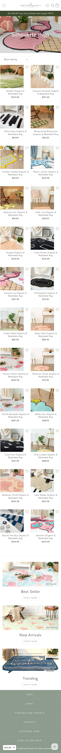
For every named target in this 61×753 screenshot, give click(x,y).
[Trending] (30, 661)
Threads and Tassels (29, 713)
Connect (30, 722)
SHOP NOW (30, 598)
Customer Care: (30, 731)
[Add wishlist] (47, 5)
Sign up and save (30, 740)
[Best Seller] (30, 574)
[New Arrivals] (30, 617)
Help (30, 695)
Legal (30, 704)
